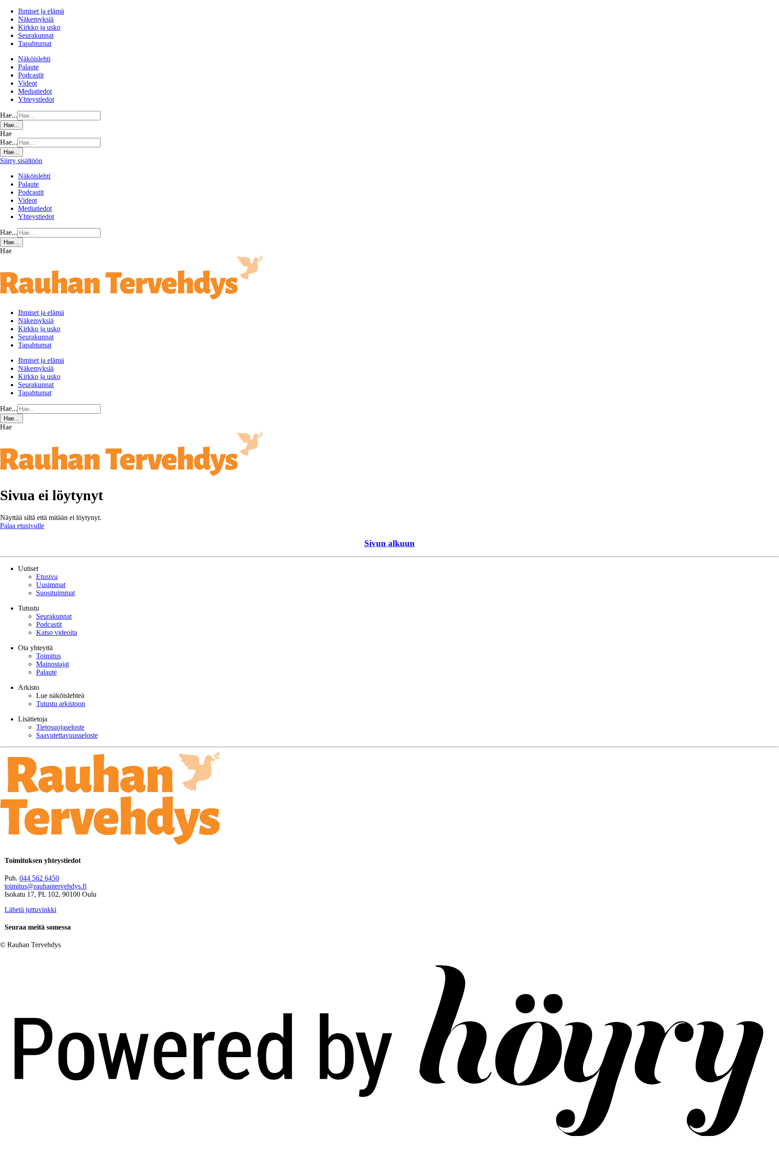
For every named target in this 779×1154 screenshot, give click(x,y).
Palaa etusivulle (22, 525)
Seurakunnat (36, 35)
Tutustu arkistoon (60, 703)
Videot (27, 83)
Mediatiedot (35, 91)
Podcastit (31, 75)
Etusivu (47, 576)
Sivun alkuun (389, 543)
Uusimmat (50, 584)
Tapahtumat (34, 43)
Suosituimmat (55, 593)
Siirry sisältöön (21, 160)
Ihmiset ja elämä (41, 11)
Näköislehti (34, 59)
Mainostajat (52, 664)
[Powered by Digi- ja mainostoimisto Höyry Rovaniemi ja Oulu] (389, 1150)
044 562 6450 (39, 878)
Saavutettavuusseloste (67, 735)
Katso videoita (56, 632)
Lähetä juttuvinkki (30, 909)
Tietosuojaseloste (60, 727)
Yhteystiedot (36, 99)
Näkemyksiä (36, 19)
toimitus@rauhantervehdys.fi (46, 886)
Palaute (28, 67)
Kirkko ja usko (39, 27)
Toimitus (48, 656)
